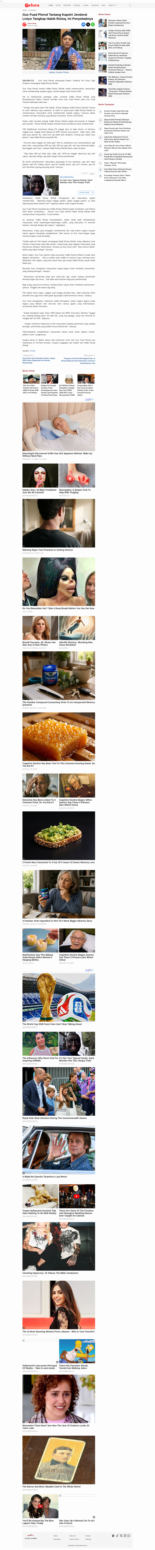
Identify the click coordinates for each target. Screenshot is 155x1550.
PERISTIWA (67, 5)
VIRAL (104, 5)
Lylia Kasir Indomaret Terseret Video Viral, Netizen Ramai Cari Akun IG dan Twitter (116, 139)
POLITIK (58, 5)
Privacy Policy (74, 1539)
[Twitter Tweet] (88, 25)
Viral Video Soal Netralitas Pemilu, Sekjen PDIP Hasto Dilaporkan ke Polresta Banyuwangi (38, 360)
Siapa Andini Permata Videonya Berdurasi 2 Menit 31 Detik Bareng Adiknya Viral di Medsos (117, 122)
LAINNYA (111, 5)
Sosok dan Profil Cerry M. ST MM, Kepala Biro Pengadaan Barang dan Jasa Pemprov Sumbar (118, 156)
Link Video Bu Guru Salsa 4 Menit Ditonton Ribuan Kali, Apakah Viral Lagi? (118, 148)
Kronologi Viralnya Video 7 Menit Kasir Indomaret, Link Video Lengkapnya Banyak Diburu (117, 177)
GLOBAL (86, 5)
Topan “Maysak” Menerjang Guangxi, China (115, 164)
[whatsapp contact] (128, 1536)
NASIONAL (77, 5)
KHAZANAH (95, 5)
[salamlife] (113, 1536)
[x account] (121, 1536)
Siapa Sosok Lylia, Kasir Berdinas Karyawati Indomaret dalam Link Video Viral (117, 130)
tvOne (32, 351)
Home (56, 1536)
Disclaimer (57, 1539)
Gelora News (83, 1545)
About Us (73, 1536)
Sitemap (88, 1539)
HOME (51, 5)
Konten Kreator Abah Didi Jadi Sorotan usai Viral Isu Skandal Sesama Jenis (116, 113)
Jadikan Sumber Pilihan (59, 72)
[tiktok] (117, 1536)
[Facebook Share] (83, 25)
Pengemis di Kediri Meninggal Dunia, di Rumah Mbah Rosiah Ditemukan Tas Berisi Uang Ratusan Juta (78, 360)
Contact (88, 1536)
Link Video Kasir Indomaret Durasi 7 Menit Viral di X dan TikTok (117, 170)
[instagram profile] (125, 1536)
